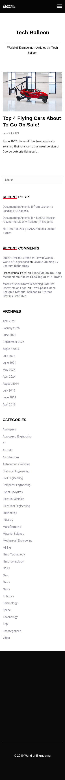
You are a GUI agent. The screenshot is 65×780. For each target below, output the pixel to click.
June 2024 (9, 362)
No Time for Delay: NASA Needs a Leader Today (29, 230)
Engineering (10, 513)
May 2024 (9, 369)
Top (5, 624)
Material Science (13, 533)
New (5, 575)
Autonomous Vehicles (16, 464)
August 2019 (11, 383)
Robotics (8, 596)
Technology (10, 617)
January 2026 (11, 328)
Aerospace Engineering (17, 436)
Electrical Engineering (16, 506)
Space (7, 610)
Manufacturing (12, 527)
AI (4, 443)
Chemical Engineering (16, 471)
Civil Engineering (13, 478)
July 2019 (9, 390)
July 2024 (9, 356)
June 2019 (9, 397)
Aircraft (7, 450)
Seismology (10, 603)
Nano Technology (14, 554)
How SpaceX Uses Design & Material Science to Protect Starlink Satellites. (29, 292)
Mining (7, 547)
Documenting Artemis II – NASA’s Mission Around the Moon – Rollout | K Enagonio (29, 219)
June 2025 (9, 335)
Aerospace (9, 429)
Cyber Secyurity (13, 492)
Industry (8, 519)
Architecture (11, 457)
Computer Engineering (17, 485)
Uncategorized (12, 631)
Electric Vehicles (13, 499)
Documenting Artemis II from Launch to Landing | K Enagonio (28, 208)
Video (6, 638)
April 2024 (9, 376)
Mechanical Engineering (17, 540)
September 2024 (13, 342)
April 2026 (9, 321)
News (6, 582)
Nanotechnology (13, 561)
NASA (6, 568)
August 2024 (11, 349)
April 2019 (9, 404)
